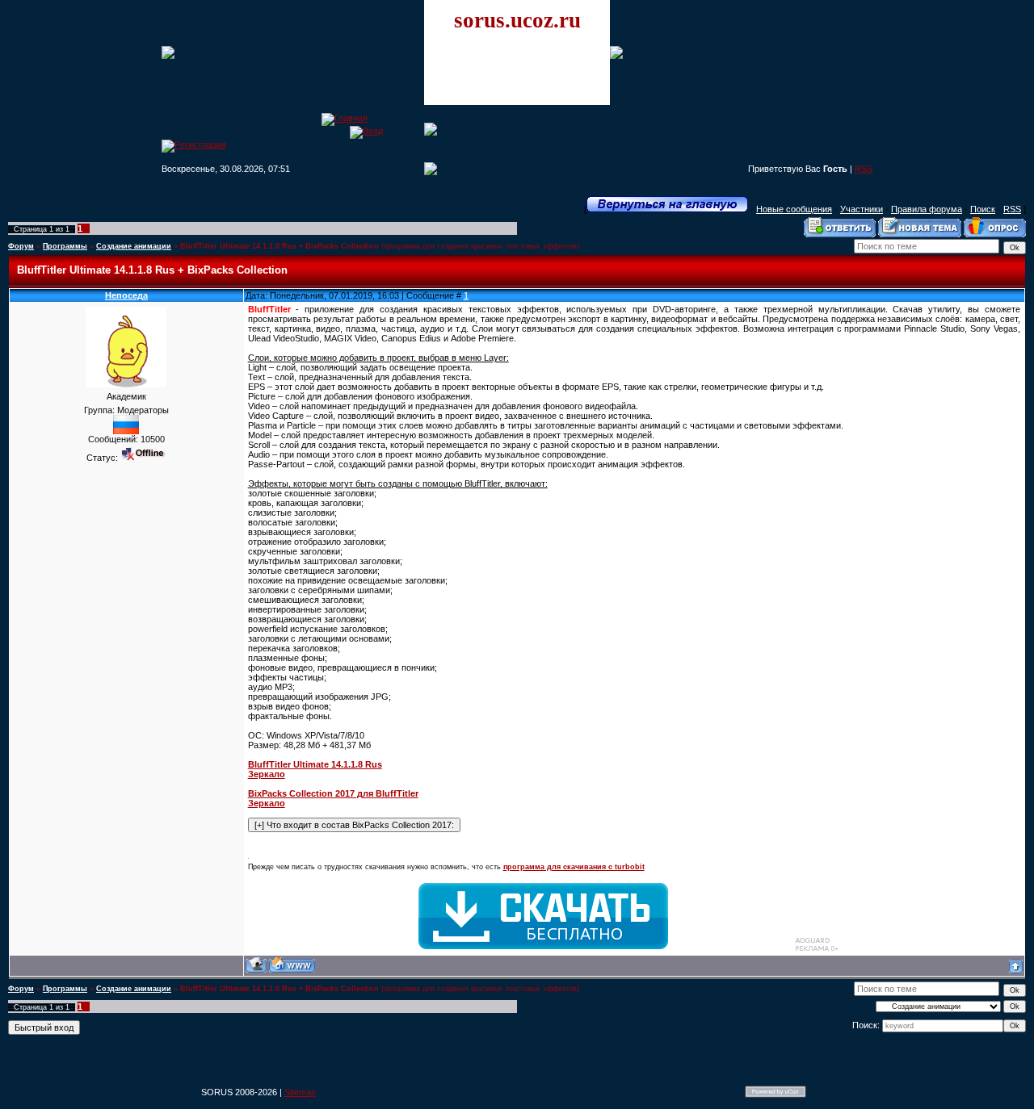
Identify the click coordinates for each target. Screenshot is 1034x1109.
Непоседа (126, 295)
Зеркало (266, 774)
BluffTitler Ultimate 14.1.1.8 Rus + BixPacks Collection (279, 246)
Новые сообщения (794, 209)
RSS (863, 169)
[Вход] (366, 131)
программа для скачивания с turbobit (574, 867)
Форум (21, 246)
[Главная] (345, 118)
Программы (65, 246)
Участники (861, 209)
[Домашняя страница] (292, 965)
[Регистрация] (194, 144)
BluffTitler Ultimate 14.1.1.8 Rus (315, 764)
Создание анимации (133, 246)
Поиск (982, 209)
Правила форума (926, 209)
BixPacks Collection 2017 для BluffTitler (333, 793)
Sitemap (300, 1092)
